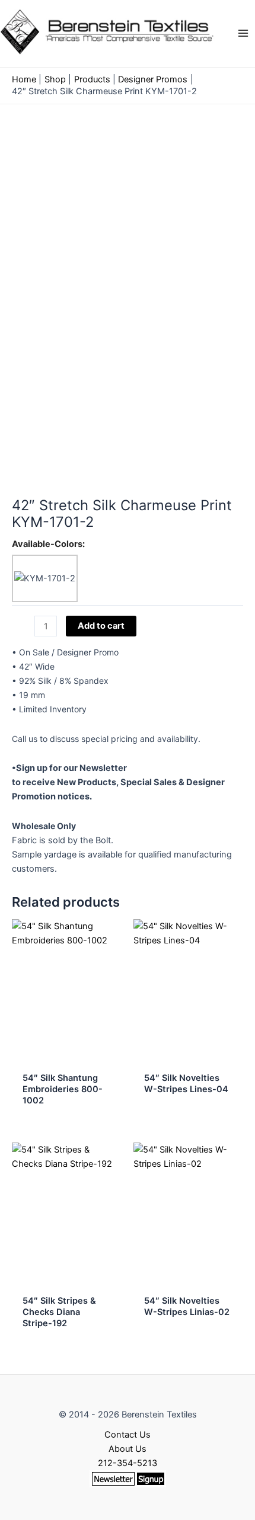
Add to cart (101, 625)
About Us (127, 1449)
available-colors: (48, 544)
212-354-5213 (127, 1463)
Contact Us (127, 1434)
